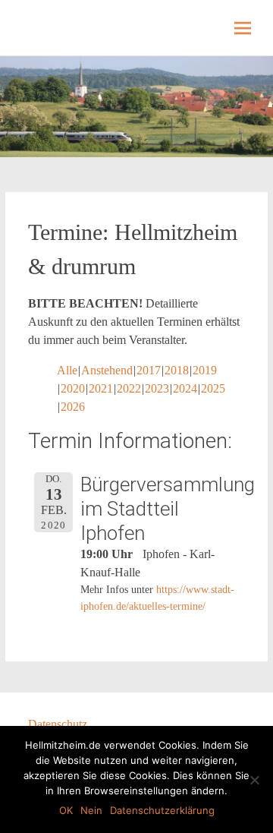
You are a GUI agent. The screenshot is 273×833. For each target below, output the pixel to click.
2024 (185, 388)
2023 (157, 388)
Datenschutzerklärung (162, 810)
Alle (67, 370)
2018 (177, 370)
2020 (73, 388)
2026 (73, 406)
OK (66, 810)
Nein (91, 810)
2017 (148, 370)
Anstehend (107, 370)
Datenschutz (57, 724)
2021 (101, 388)
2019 (205, 370)
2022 (129, 388)
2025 (213, 388)
